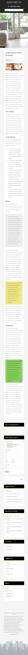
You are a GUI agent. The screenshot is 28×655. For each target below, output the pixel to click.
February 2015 (9, 546)
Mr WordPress (9, 516)
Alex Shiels (9, 522)
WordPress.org (10, 596)
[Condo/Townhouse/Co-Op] (13, 444)
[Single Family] (13, 443)
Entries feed (9, 590)
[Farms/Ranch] (13, 447)
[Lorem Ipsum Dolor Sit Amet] (14, 66)
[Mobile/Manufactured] (13, 446)
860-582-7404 (15, 6)
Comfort (8, 563)
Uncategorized (10, 573)
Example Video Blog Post (12, 496)
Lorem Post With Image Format (13, 493)
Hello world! (9, 491)
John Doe (9, 526)
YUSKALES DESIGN (14, 634)
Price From (7, 450)
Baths (13, 459)
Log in (8, 588)
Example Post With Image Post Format (14, 501)
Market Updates (10, 568)
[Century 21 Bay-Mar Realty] (14, 2)
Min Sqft (7, 464)
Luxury (13, 61)
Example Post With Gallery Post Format (15, 499)
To (6, 454)
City (23, 441)
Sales (8, 571)
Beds (6, 459)
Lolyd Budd (9, 518)
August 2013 (9, 549)
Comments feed (10, 593)
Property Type (8, 441)
